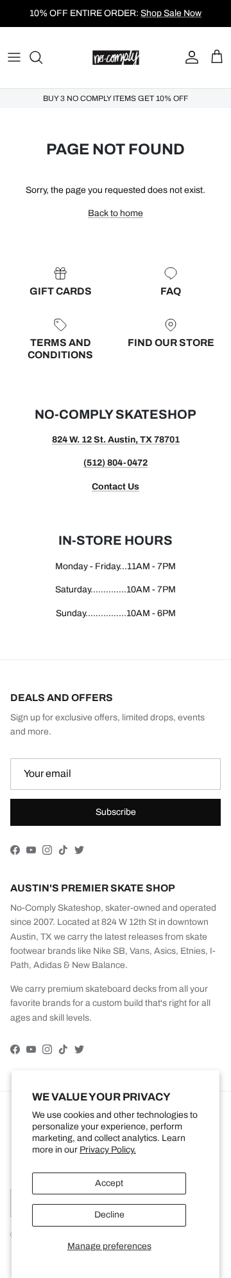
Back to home (115, 213)
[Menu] (14, 57)
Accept (109, 1183)
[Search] (42, 57)
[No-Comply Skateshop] (116, 57)
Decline (109, 1214)
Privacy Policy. (108, 1150)
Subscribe (116, 812)
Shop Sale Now (171, 13)
